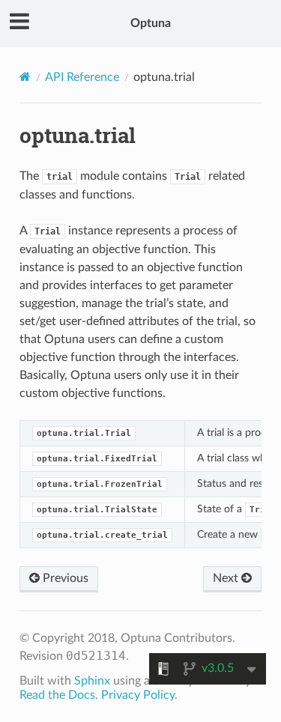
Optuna (150, 23)
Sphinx (92, 681)
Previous (64, 578)
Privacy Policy (138, 695)
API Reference (82, 77)
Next (227, 578)
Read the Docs (57, 695)
